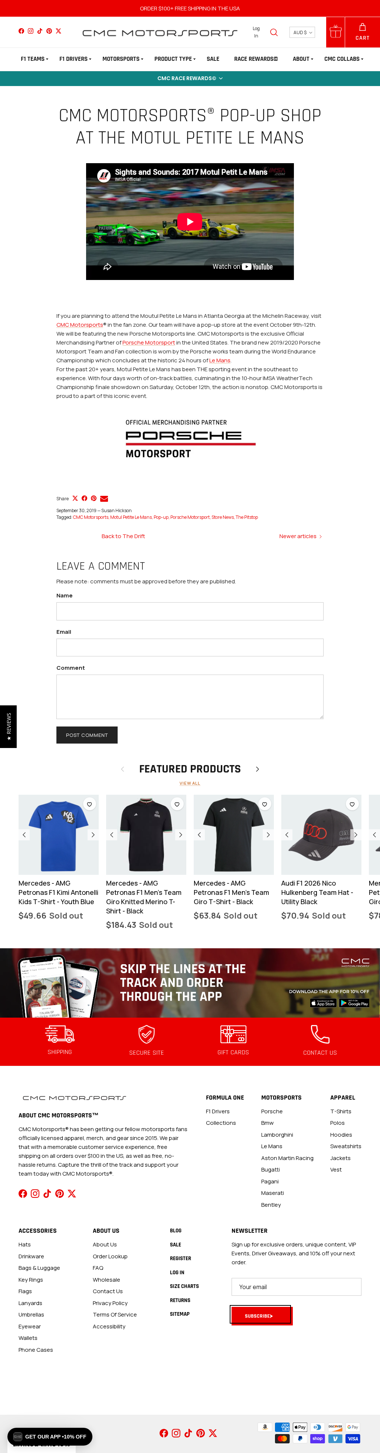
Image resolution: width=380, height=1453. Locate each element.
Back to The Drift (123, 536)
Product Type (173, 59)
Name (64, 595)
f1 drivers (218, 1111)
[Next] (93, 834)
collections (221, 1123)
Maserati (272, 1193)
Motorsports (121, 59)
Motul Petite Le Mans (131, 517)
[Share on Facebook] (84, 498)
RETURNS (180, 1300)
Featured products (190, 769)
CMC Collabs (342, 59)
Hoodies (341, 1135)
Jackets (340, 1158)
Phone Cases (36, 1350)
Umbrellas (31, 1314)
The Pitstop (247, 517)
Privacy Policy (110, 1303)
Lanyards (30, 1303)
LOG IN (177, 1272)
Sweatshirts (345, 1146)
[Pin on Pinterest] (93, 498)
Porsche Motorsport (148, 342)
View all (190, 783)
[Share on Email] (104, 498)
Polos (337, 1123)
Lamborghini (277, 1135)
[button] (190, 78)
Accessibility (109, 1326)
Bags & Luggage (39, 1268)
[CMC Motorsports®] (159, 32)
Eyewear (30, 1326)
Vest (336, 1169)
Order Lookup (110, 1256)
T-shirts (340, 1111)
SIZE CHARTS (184, 1286)
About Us (105, 1244)
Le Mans (219, 360)
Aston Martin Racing (287, 1158)
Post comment (87, 735)
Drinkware (31, 1256)
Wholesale (106, 1280)
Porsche (272, 1111)
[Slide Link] (190, 983)
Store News (223, 517)
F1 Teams (33, 59)
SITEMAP (180, 1314)
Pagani (270, 1181)
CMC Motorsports (79, 325)
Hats (25, 1244)
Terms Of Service (115, 1314)
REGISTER (180, 1258)
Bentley (271, 1205)
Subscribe (257, 1316)
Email (63, 632)
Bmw (267, 1123)
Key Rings (31, 1280)
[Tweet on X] (75, 498)
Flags (25, 1291)
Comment (70, 668)
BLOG (175, 1230)
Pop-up (161, 517)
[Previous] (24, 834)
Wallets (28, 1338)
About (301, 59)
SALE (213, 59)
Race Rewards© (256, 59)
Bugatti (270, 1169)
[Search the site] (273, 32)
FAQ (98, 1268)
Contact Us (108, 1291)
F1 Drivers (73, 59)
